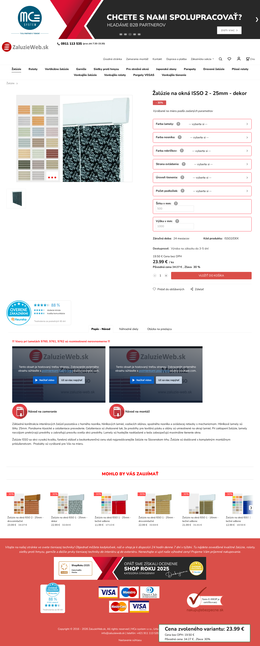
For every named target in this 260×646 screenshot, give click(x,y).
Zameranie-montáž (137, 59)
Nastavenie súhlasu (130, 640)
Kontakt (157, 59)
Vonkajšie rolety (115, 75)
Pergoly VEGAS (143, 75)
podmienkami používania (57, 370)
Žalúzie (16, 69)
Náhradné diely (128, 329)
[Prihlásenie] (238, 58)
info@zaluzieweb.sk (113, 633)
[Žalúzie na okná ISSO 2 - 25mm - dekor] (74, 138)
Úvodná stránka (112, 59)
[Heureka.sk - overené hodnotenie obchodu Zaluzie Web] (38, 313)
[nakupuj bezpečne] (205, 599)
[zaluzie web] (24, 46)
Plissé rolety (240, 69)
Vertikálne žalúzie (57, 69)
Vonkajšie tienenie (174, 75)
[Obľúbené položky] (229, 59)
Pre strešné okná (137, 69)
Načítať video (46, 380)
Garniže (81, 69)
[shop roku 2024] (130, 568)
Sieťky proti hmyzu (106, 69)
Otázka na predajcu (159, 329)
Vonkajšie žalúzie (85, 75)
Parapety (190, 69)
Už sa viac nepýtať (71, 380)
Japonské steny (166, 69)
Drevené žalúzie (213, 69)
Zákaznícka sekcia (201, 59)
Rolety (33, 69)
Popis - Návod (100, 329)
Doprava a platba (176, 59)
